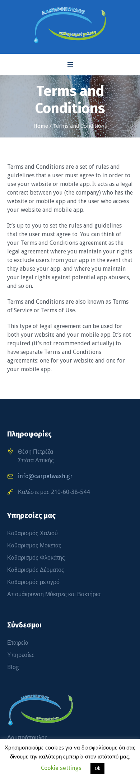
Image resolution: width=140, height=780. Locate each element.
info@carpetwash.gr (45, 476)
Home (40, 126)
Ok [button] (97, 768)
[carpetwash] (70, 25)
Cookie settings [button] (61, 768)
